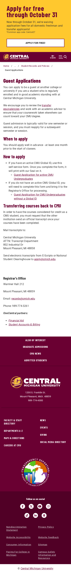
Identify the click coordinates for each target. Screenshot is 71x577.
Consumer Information (18, 544)
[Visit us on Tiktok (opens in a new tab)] (27, 515)
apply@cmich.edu (44, 259)
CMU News (35, 353)
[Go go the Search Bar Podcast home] (44, 515)
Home (6, 66)
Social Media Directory (53, 442)
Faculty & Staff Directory (13, 422)
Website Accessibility (18, 537)
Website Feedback (48, 537)
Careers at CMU (12, 445)
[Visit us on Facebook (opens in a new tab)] (22, 506)
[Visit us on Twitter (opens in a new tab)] (31, 506)
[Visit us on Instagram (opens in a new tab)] (48, 506)
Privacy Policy (46, 527)
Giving (43, 434)
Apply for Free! (35, 43)
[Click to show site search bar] (63, 57)
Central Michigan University (37, 568)
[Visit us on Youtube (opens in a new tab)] (39, 506)
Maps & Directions (14, 438)
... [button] (15, 66)
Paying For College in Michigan (18, 553)
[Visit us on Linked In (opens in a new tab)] (35, 515)
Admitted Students (35, 360)
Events (44, 427)
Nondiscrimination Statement (16, 528)
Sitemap (42, 544)
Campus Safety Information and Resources (47, 555)
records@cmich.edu (23, 298)
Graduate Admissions (35, 346)
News (43, 420)
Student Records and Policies (35, 66)
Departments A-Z (13, 430)
